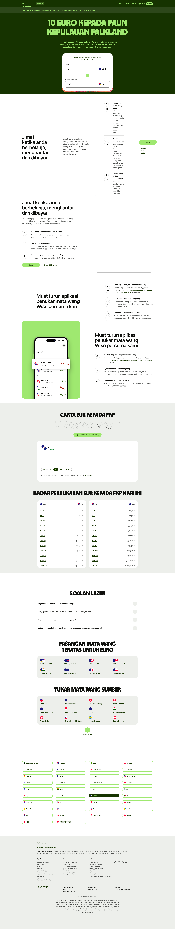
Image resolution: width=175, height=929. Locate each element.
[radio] (44, 469)
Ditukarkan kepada (71, 79)
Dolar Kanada (118, 704)
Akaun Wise (66, 864)
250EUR (42, 540)
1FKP (93, 510)
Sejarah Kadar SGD (79, 853)
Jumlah (67, 64)
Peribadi (40, 4)
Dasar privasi (92, 887)
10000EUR (43, 565)
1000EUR (43, 550)
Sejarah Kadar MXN (85, 851)
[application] (54, 459)
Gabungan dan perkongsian (45, 874)
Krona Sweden (94, 721)
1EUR (42, 510)
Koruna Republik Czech (74, 721)
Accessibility (41, 878)
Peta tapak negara (93, 889)
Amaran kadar (93, 874)
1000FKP (95, 550)
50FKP (94, 530)
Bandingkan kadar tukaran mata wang (100, 876)
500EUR (42, 545)
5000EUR (43, 560)
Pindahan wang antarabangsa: (46, 847)
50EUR (42, 530)
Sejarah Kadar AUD (60, 851)
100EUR (42, 535)
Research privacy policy (96, 864)
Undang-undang (68, 887)
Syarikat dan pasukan (43, 862)
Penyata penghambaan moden (123, 889)
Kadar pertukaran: (42, 843)
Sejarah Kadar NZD (55, 853)
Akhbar (39, 866)
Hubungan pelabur (42, 872)
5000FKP (95, 560)
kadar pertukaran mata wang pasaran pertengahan (132, 360)
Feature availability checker (45, 880)
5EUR (42, 515)
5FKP (93, 515)
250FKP (94, 540)
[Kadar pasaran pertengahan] (100, 57)
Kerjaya (39, 868)
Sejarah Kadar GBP (72, 851)
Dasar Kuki (117, 887)
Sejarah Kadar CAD (121, 851)
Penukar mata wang (94, 866)
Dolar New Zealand (47, 712)
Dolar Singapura (71, 712)
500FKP (94, 545)
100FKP (94, 535)
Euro (91, 712)
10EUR (42, 520)
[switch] (87, 75)
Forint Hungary (119, 712)
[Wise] (27, 4)
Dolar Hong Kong (95, 704)
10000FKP (95, 565)
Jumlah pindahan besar (70, 868)
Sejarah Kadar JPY (109, 851)
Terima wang (67, 870)
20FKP (94, 525)
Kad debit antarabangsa (70, 866)
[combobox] (103, 69)
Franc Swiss (45, 721)
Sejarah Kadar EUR (97, 851)
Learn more (88, 475)
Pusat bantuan (41, 876)
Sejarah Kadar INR (42, 853)
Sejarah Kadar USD (92, 853)
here (112, 906)
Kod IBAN (91, 872)
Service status (41, 870)
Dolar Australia (70, 704)
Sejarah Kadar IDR (116, 853)
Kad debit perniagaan (69, 872)
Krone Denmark (119, 721)
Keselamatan (41, 864)
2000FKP (95, 555)
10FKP (94, 520)
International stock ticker (96, 868)
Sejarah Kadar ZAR (67, 853)
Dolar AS (43, 704)
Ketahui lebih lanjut (142, 150)
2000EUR (43, 555)
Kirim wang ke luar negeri (70, 862)
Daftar (149, 4)
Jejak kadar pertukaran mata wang (87, 435)
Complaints (66, 889)
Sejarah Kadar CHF (104, 853)
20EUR (42, 525)
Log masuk (141, 4)
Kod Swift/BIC (93, 870)
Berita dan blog (93, 862)
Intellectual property (69, 891)
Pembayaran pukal (68, 874)
